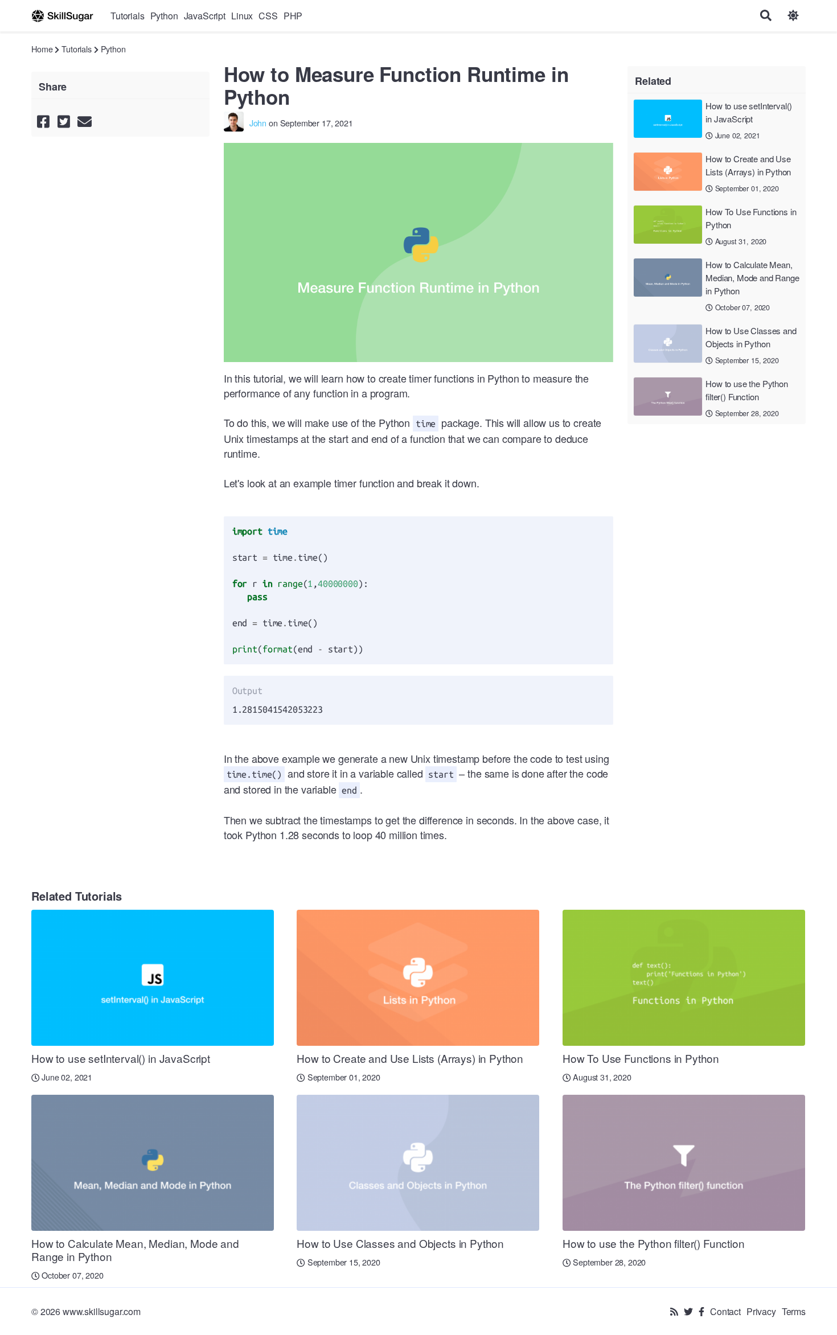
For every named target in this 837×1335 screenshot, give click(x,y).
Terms (794, 1311)
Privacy (761, 1311)
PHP (293, 15)
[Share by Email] (84, 120)
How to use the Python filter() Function (746, 389)
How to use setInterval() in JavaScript (748, 112)
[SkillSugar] (62, 15)
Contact (725, 1311)
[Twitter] (688, 1311)
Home (41, 49)
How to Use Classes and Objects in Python (750, 337)
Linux (242, 15)
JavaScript (204, 15)
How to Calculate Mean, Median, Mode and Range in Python (752, 277)
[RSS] (674, 1311)
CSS (268, 15)
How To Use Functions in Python (750, 218)
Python (164, 15)
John (257, 123)
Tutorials (127, 15)
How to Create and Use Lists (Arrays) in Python (748, 165)
